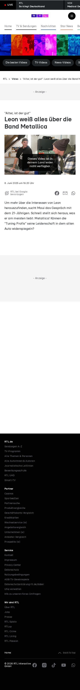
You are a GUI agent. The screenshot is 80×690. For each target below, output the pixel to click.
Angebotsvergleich (15, 527)
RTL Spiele (10, 622)
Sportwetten (11, 498)
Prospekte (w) (12, 542)
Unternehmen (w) (14, 532)
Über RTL (9, 607)
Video (15, 79)
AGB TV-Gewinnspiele (16, 579)
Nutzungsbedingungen (17, 575)
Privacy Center (12, 565)
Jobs (7, 612)
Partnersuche (12, 503)
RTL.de (8, 442)
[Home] (39, 15)
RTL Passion (11, 641)
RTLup (8, 626)
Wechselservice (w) (15, 522)
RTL (5, 79)
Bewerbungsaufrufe (15, 471)
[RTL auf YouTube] (63, 665)
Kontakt (8, 555)
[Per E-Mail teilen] (65, 193)
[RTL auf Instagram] (44, 665)
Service (8, 550)
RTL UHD (9, 475)
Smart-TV (9, 480)
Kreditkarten (11, 518)
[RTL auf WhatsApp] (73, 665)
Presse (8, 617)
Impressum (10, 560)
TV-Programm (12, 451)
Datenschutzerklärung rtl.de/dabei (24, 584)
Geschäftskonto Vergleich (19, 513)
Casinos (8, 494)
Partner (8, 489)
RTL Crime (10, 631)
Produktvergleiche (14, 508)
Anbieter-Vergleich (15, 537)
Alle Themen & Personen (18, 456)
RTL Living (10, 636)
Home (7, 653)
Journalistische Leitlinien (18, 466)
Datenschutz (11, 570)
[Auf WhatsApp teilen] (73, 193)
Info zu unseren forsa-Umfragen (22, 594)
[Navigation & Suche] (72, 16)
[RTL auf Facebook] (34, 665)
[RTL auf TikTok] (54, 665)
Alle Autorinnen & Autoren (19, 461)
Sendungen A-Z (13, 446)
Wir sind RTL (11, 602)
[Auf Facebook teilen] (57, 193)
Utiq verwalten (12, 589)
